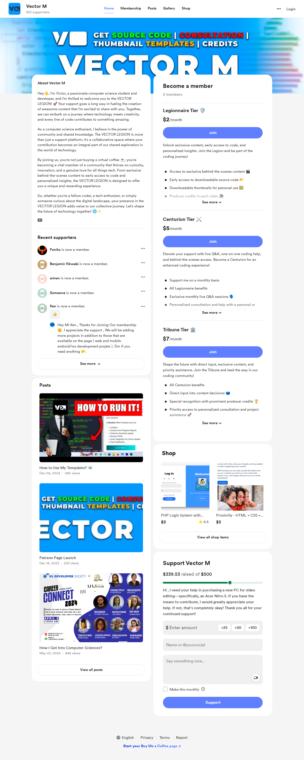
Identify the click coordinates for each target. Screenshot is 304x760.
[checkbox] (181, 689)
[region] (212, 258)
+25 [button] (224, 627)
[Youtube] (40, 220)
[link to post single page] (91, 435)
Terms (164, 737)
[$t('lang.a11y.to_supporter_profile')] (52, 325)
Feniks (55, 249)
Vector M (36, 6)
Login (290, 9)
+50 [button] (238, 627)
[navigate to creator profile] (14, 9)
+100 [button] (252, 627)
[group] (213, 158)
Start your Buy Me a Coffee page (150, 746)
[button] (109, 8)
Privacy (147, 737)
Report (181, 737)
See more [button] (210, 202)
